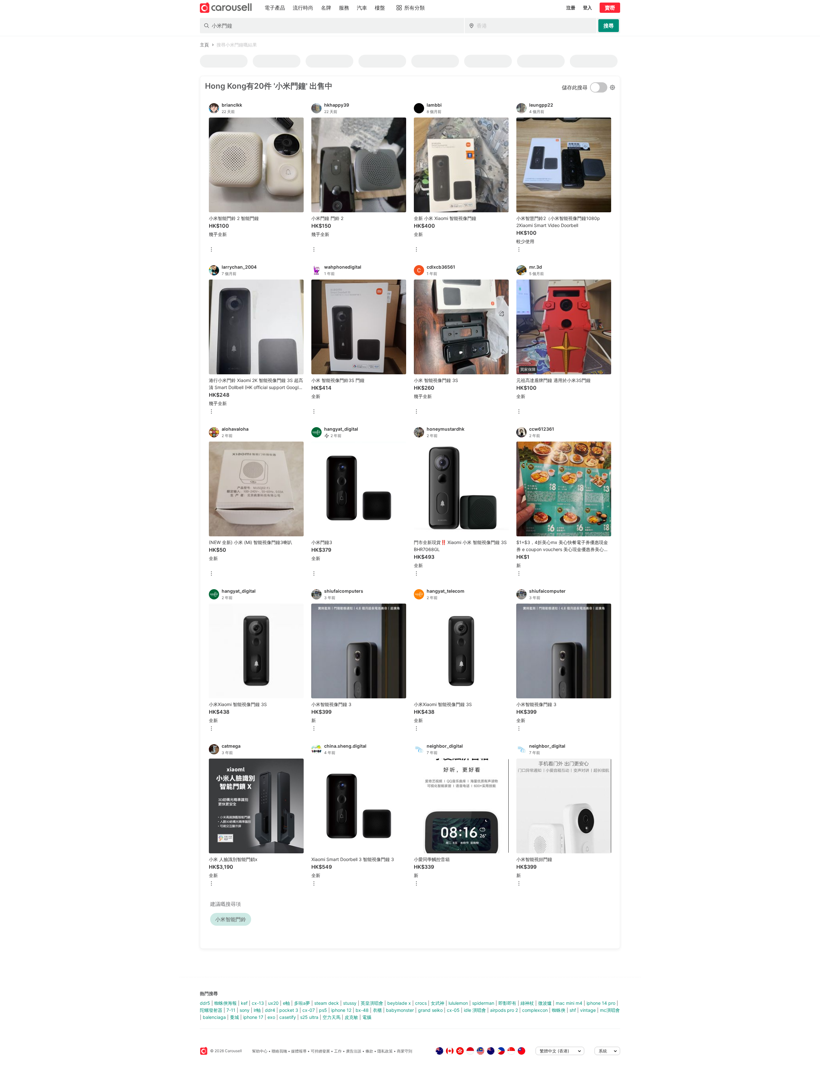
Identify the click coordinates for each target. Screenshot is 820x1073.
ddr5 (205, 1003)
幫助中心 (259, 1051)
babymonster (400, 1010)
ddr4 (270, 1010)
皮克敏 (351, 1017)
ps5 (323, 1010)
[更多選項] (211, 250)
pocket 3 (288, 1010)
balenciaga (214, 1017)
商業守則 (404, 1051)
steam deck (326, 1003)
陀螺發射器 (211, 1010)
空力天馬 (331, 1017)
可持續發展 (320, 1051)
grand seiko (430, 1010)
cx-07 (308, 1010)
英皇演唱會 (372, 1003)
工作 (338, 1051)
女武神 (437, 1003)
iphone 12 (341, 1010)
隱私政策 (385, 1051)
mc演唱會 (610, 1010)
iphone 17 (253, 1017)
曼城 (234, 1017)
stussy (350, 1003)
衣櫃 (377, 1010)
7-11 (230, 1010)
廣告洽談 (353, 1051)
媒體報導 (299, 1051)
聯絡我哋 (279, 1051)
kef (244, 1003)
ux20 (273, 1003)
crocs (421, 1003)
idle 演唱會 (475, 1010)
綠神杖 (527, 1003)
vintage (588, 1010)
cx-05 (453, 1010)
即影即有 (507, 1003)
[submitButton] (608, 25)
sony (245, 1010)
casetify (287, 1017)
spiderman (483, 1003)
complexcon (535, 1010)
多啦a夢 (302, 1003)
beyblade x (399, 1003)
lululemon (458, 1003)
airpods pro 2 (504, 1010)
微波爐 (545, 1003)
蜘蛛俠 (558, 1010)
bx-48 (362, 1010)
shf (573, 1010)
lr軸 (257, 1010)
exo (271, 1017)
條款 (369, 1051)
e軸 (286, 1003)
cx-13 (258, 1003)
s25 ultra (309, 1017)
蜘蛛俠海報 (225, 1003)
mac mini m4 (569, 1003)
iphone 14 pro (600, 1003)
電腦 (366, 1017)
